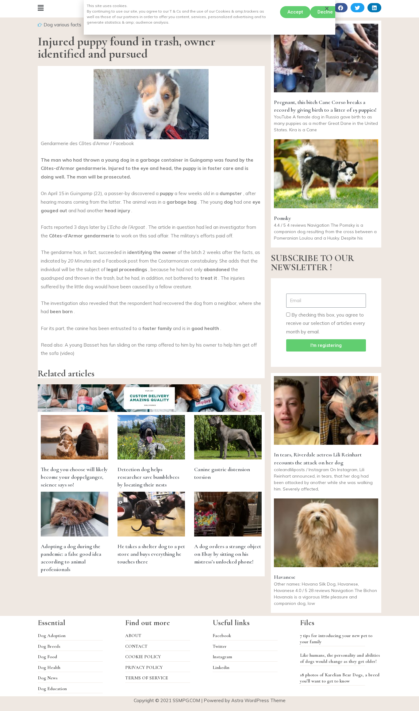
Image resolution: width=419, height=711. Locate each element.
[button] (295, 12)
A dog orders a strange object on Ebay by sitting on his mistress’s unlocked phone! (227, 554)
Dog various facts (62, 25)
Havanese (284, 577)
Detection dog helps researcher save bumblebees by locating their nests (148, 477)
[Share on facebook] (341, 7)
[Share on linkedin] (374, 7)
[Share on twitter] (357, 7)
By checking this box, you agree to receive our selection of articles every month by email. (325, 323)
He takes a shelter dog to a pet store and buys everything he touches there (151, 554)
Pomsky (282, 218)
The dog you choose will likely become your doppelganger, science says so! (74, 477)
